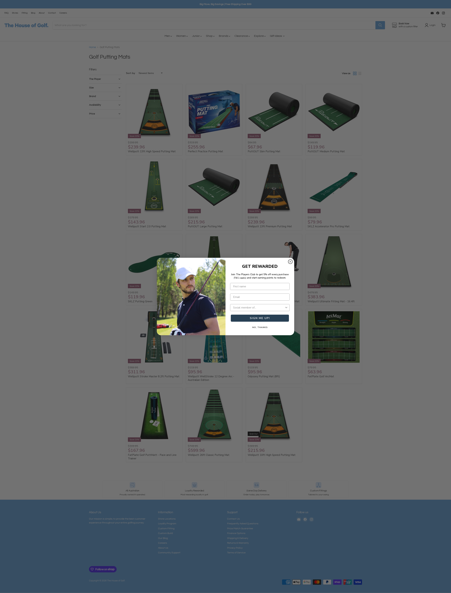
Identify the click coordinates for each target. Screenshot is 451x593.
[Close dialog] (290, 262)
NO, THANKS (260, 327)
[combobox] (259, 307)
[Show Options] (286, 307)
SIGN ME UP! (260, 318)
